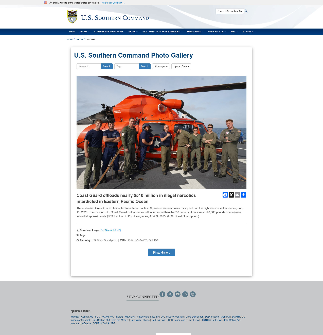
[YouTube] (178, 294)
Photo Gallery (161, 252)
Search (107, 66)
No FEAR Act (159, 320)
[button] (114, 3)
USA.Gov (130, 316)
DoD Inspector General (217, 316)
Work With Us (216, 31)
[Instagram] (193, 294)
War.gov (75, 316)
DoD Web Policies (140, 320)
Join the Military (120, 320)
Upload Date (181, 66)
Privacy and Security (148, 316)
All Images (160, 66)
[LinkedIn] (185, 294)
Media (132, 31)
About (83, 31)
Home (72, 31)
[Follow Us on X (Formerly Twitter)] (170, 294)
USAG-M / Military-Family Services (161, 31)
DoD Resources (176, 320)
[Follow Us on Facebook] (162, 294)
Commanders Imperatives (108, 31)
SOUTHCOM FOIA (211, 320)
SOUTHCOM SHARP (104, 323)
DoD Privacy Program (172, 316)
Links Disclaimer (194, 316)
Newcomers (194, 31)
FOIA (233, 31)
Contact (248, 31)
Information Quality (81, 323)
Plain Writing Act (231, 320)
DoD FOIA (193, 320)
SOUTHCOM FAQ (104, 316)
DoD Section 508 (101, 320)
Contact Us (87, 316)
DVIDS (119, 316)
